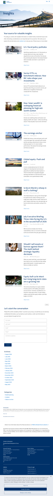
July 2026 (7, 356)
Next (47, 304)
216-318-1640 (8, 453)
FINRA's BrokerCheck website (39, 425)
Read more (26, 65)
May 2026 (7, 361)
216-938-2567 (32, 453)
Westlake (5, 469)
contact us (22, 41)
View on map (6, 473)
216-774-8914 (33, 452)
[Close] (51, 476)
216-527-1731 (8, 460)
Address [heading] (5, 467)
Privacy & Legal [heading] (30, 467)
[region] (26, 485)
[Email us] (3, 444)
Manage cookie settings (25, 492)
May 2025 (7, 384)
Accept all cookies (25, 489)
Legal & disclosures (31, 471)
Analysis (7, 397)
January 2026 (8, 370)
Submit (8, 344)
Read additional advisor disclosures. (8, 416)
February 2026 (9, 368)
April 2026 (7, 363)
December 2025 (9, 373)
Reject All (25, 485)
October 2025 (8, 377)
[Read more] (5, 413)
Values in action (9, 399)
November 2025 (9, 375)
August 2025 (8, 382)
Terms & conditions (31, 473)
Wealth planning (9, 395)
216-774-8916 (9, 452)
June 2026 (8, 359)
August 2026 (8, 354)
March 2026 (8, 366)
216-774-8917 (9, 459)
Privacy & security (31, 469)
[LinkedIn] (5, 454)
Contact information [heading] (7, 441)
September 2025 (9, 380)
